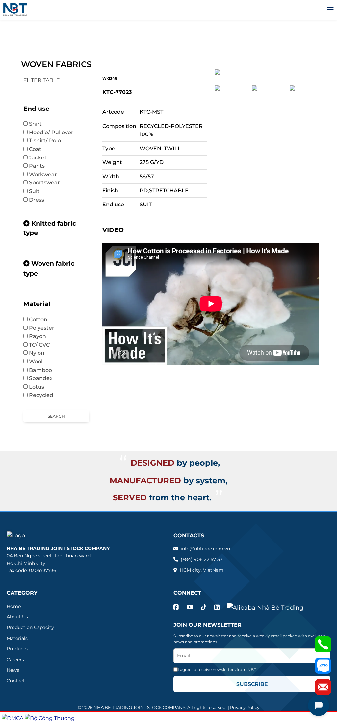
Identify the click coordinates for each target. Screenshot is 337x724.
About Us (17, 617)
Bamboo (44, 370)
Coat (38, 149)
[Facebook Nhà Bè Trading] (176, 607)
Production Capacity (30, 627)
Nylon (36, 353)
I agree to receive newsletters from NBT (217, 669)
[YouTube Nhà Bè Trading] (190, 607)
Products (17, 649)
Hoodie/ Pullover (54, 132)
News (13, 670)
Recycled (41, 395)
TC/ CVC (42, 345)
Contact (16, 681)
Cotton (41, 319)
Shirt (38, 124)
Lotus (40, 387)
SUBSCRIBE (252, 684)
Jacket (41, 158)
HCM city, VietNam (201, 570)
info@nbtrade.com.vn (205, 549)
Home (14, 606)
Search (56, 416)
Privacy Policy (244, 707)
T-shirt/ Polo (48, 140)
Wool (39, 361)
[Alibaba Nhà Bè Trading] (265, 608)
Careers (15, 660)
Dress (36, 200)
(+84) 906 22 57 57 (201, 559)
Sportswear (47, 183)
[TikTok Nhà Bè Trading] (203, 607)
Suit (37, 191)
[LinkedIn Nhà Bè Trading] (217, 607)
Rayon (37, 336)
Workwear (43, 174)
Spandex (41, 378)
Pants (40, 166)
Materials (17, 638)
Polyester (45, 328)
